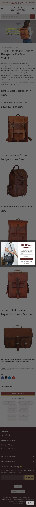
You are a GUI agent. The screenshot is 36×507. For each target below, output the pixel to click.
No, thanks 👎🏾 (26, 263)
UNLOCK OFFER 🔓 (26, 259)
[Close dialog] (34, 243)
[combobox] (21, 256)
